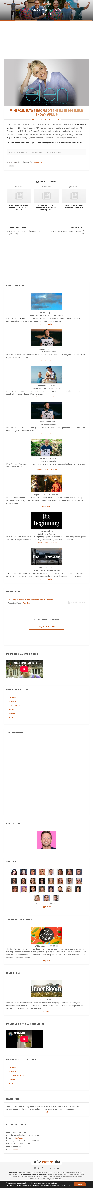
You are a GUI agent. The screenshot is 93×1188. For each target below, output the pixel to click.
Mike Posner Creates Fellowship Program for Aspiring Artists (46, 207)
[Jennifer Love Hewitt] (60, 880)
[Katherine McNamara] (78, 880)
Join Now (46, 1011)
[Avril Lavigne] (42, 872)
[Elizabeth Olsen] (32, 880)
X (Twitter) (13, 713)
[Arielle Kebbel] (32, 872)
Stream (43, 324)
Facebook (13, 697)
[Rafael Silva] (60, 889)
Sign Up (47, 1112)
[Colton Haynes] (78, 872)
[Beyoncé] (60, 872)
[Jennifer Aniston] (51, 880)
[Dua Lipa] (23, 880)
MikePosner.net (20, 1138)
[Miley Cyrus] (42, 889)
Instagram (13, 701)
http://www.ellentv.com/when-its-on (66, 142)
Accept (79, 1184)
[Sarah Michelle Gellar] (37, 898)
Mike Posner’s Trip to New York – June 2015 (74, 206)
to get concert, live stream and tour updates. (30, 600)
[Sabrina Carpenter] (69, 889)
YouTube (53, 397)
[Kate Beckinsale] (69, 880)
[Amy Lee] (23, 872)
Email (16, 1149)
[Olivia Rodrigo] (51, 889)
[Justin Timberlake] (46, 840)
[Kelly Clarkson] (15, 889)
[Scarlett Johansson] (46, 898)
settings (67, 1185)
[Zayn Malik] (55, 898)
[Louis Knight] (33, 889)
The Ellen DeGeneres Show (52, 152)
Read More (46, 506)
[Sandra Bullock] (78, 889)
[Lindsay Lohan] (24, 889)
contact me (58, 1179)
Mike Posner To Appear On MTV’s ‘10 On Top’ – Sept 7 (19, 207)
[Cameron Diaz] (69, 872)
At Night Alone (16, 152)
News (11, 166)
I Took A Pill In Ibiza (27, 152)
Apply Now (46, 907)
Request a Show (46, 627)
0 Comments (37, 162)
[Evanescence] (42, 880)
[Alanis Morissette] (14, 872)
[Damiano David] (14, 880)
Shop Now (46, 960)
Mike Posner (39, 152)
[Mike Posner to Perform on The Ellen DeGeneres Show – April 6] (34, 119)
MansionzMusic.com (17, 1075)
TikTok (11, 709)
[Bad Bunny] (51, 872)
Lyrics (50, 324)
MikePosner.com (15, 705)
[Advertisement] (46, 40)
